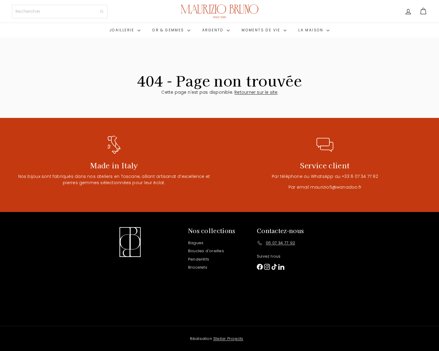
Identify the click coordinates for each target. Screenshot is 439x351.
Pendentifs (198, 259)
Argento (213, 30)
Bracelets (197, 267)
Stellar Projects (228, 338)
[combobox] (60, 11)
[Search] (102, 11)
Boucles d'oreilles (206, 251)
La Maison (311, 30)
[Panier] (423, 11)
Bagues (195, 243)
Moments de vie (262, 30)
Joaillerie (123, 30)
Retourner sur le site (255, 92)
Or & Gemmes (169, 30)
